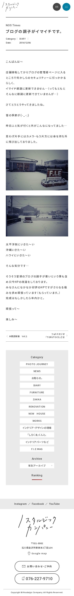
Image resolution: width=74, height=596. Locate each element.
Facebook (38, 503)
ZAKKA (37, 399)
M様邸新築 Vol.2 (18, 336)
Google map (39, 553)
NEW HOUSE (37, 413)
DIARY (37, 385)
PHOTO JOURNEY (37, 364)
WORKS (37, 420)
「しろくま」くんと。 (37, 434)
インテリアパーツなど (37, 442)
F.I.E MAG (37, 449)
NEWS (37, 371)
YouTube (54, 503)
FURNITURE (37, 392)
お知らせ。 (37, 378)
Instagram (20, 503)
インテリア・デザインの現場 (37, 427)
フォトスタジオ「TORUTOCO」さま (55, 335)
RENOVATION (37, 406)
